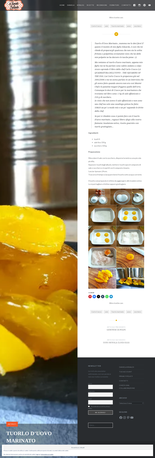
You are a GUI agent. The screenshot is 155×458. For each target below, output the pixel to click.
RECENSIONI (102, 5)
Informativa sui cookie (47, 454)
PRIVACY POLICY (126, 376)
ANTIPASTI (12, 424)
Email (90, 399)
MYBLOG (80, 5)
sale (106, 26)
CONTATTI (126, 5)
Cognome (91, 391)
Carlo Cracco (96, 26)
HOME (62, 5)
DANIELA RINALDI (126, 367)
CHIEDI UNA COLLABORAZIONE (127, 386)
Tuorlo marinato (117, 26)
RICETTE (90, 5)
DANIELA (71, 5)
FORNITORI (114, 5)
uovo (129, 26)
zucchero (137, 26)
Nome (90, 383)
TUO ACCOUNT (125, 372)
